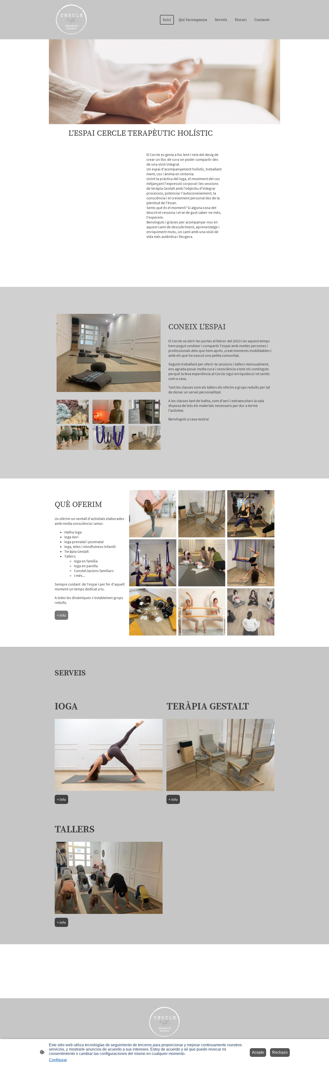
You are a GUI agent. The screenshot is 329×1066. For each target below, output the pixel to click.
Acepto (258, 1052)
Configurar (58, 1060)
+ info (61, 615)
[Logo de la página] (71, 20)
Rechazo (280, 1052)
